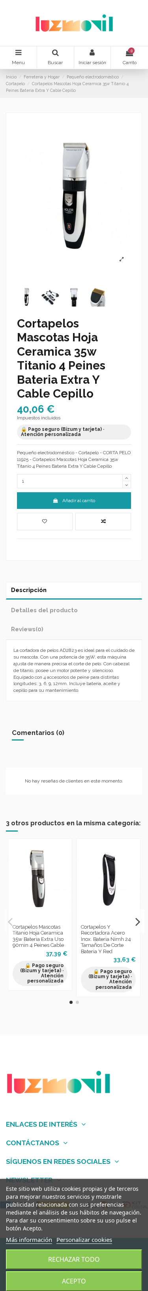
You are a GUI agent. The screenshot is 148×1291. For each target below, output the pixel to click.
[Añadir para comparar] (103, 521)
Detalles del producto (44, 610)
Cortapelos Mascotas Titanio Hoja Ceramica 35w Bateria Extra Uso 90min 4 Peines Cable (38, 936)
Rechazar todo (74, 1259)
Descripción (29, 589)
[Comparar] (40, 918)
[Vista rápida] (49, 918)
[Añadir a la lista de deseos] (45, 521)
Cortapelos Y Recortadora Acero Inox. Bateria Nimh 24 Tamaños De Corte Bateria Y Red (106, 939)
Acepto (74, 1281)
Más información (29, 1239)
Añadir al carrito (78, 500)
